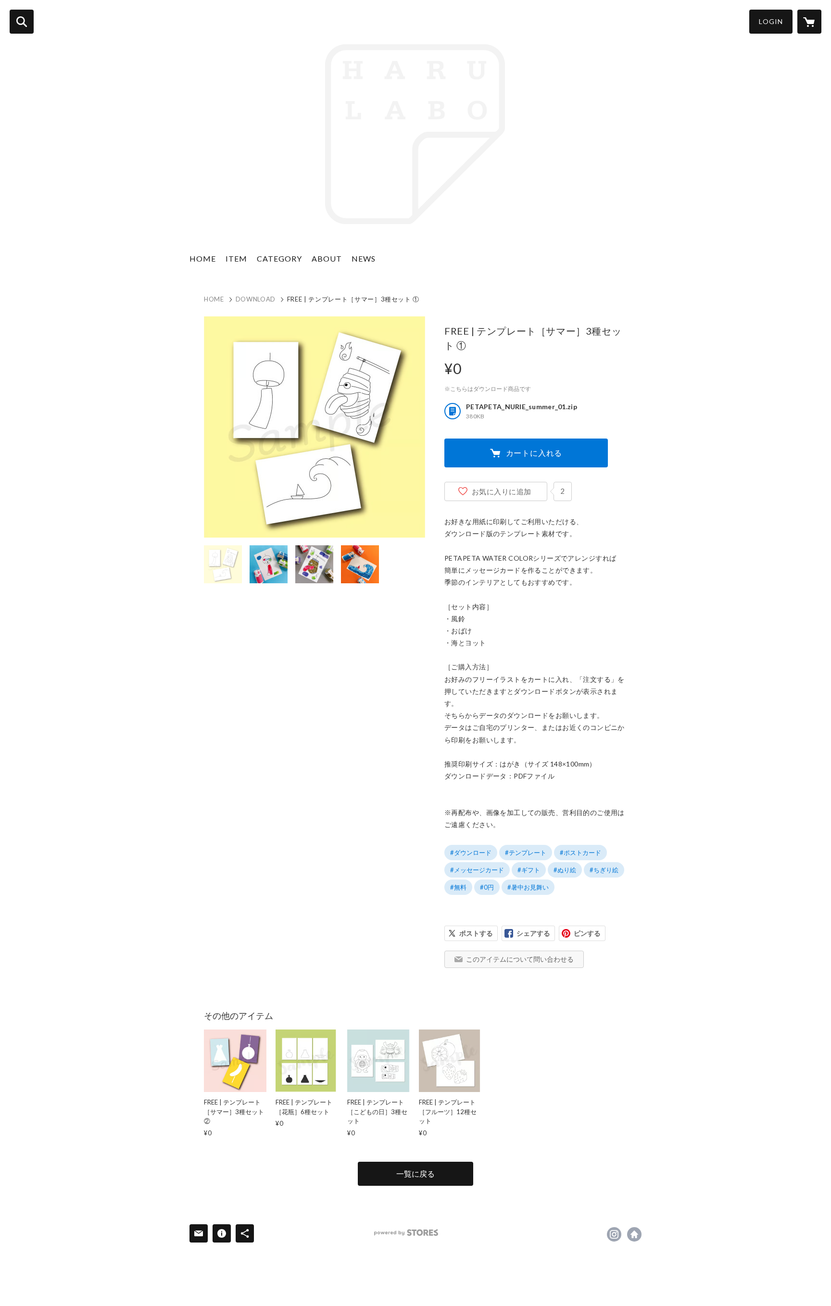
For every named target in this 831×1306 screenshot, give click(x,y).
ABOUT (327, 258)
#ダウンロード (470, 852)
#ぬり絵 (565, 870)
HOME (202, 258)
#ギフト (528, 870)
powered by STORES (406, 1232)
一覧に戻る (415, 1173)
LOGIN (771, 21)
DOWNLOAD (256, 299)
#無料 (458, 887)
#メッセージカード (477, 870)
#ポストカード (580, 852)
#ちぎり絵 (604, 870)
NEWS (364, 258)
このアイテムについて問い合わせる (520, 959)
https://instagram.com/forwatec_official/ (614, 1234)
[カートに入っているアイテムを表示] (809, 22)
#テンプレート (525, 852)
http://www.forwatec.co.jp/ (634, 1234)
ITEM (236, 258)
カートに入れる (534, 452)
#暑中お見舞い (528, 887)
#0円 (487, 887)
